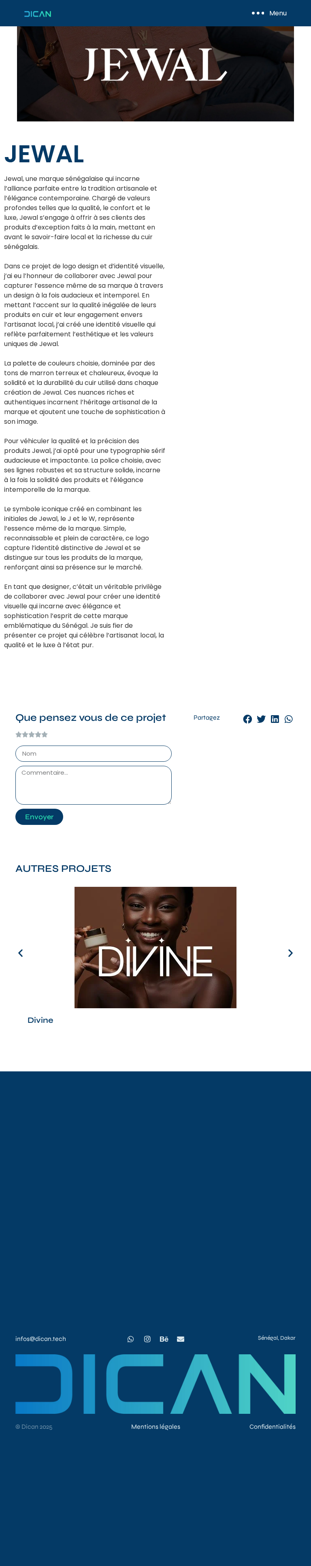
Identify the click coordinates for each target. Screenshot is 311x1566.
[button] (248, 720)
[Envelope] (180, 1339)
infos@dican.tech (40, 1339)
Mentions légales (155, 1426)
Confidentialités (272, 1426)
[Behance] (164, 1339)
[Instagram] (147, 1339)
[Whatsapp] (131, 1339)
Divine (40, 1020)
